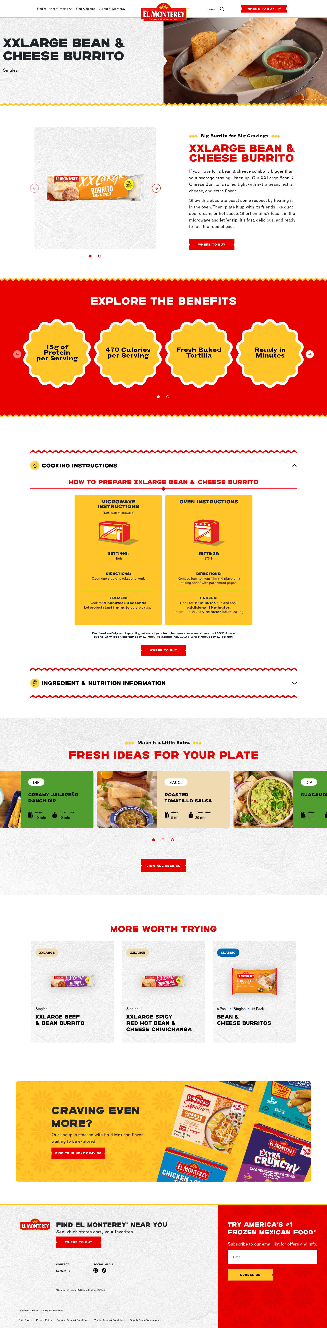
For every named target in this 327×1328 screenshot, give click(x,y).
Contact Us (63, 1271)
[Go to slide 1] (90, 256)
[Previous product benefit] (17, 354)
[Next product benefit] (309, 354)
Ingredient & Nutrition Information (104, 683)
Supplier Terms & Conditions (73, 1320)
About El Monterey (112, 9)
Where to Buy (261, 8)
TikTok (104, 1270)
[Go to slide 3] (172, 839)
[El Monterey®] (165, 9)
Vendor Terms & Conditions (109, 1320)
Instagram (95, 1270)
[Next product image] (156, 188)
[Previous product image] (34, 188)
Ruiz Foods (25, 1320)
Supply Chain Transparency (145, 1320)
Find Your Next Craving (52, 9)
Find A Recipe (85, 9)
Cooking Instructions (79, 465)
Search (213, 9)
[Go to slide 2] (99, 256)
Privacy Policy (44, 1320)
